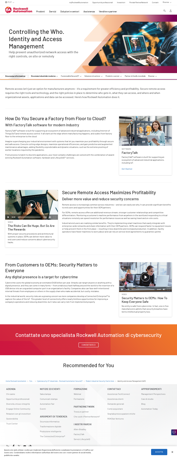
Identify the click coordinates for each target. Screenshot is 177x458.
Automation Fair (47, 404)
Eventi (43, 409)
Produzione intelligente (50, 431)
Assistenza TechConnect (118, 394)
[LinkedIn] (8, 446)
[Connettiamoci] (174, 432)
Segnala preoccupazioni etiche (121, 414)
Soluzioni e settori (69, 12)
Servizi (52, 12)
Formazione (79, 399)
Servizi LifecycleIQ (82, 439)
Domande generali (115, 404)
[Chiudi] (172, 452)
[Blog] (30, 446)
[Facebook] (13, 446)
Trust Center (12, 424)
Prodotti (40, 12)
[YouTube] (24, 446)
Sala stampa (45, 394)
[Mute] (50, 217)
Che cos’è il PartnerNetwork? (87, 417)
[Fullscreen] (55, 217)
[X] (19, 446)
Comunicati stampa (48, 399)
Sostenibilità (12, 419)
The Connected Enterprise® (52, 436)
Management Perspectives (153, 394)
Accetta (159, 452)
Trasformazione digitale (50, 427)
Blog (143, 404)
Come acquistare (115, 409)
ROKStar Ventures (115, 419)
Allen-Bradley (80, 429)
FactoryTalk (124, 118)
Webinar (77, 394)
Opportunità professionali (18, 399)
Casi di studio (147, 399)
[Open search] (165, 11)
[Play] (8, 217)
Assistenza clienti (115, 399)
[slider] (29, 217)
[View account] (170, 11)
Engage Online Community (18, 409)
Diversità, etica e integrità (18, 404)
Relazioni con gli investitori (18, 414)
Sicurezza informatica (49, 422)
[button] (31, 205)
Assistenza (89, 12)
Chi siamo (10, 394)
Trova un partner (81, 412)
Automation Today (149, 409)
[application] (31, 205)
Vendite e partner (108, 12)
